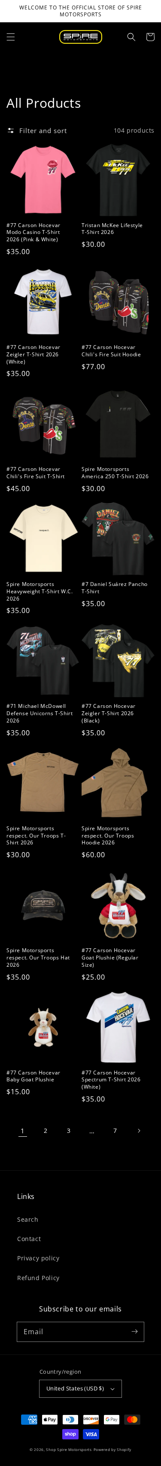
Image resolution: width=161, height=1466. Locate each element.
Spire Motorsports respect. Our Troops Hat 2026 (38, 957)
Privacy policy (38, 1258)
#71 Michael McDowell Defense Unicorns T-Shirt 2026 (39, 713)
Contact (29, 1239)
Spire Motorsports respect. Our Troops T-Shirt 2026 (36, 836)
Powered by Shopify (113, 1449)
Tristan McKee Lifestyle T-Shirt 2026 (112, 229)
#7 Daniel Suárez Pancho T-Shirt (115, 588)
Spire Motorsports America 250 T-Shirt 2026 (115, 473)
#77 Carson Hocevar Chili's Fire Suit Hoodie (111, 351)
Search (28, 1219)
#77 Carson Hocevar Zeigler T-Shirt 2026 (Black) (109, 713)
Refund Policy (38, 1278)
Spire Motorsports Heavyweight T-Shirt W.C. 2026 (39, 591)
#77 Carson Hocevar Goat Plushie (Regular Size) (110, 957)
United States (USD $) (75, 1388)
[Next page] (138, 1130)
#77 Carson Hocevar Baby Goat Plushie (33, 1076)
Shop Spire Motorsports (68, 1449)
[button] (10, 36)
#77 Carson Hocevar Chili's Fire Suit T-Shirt (35, 473)
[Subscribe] (134, 1331)
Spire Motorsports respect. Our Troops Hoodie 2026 (108, 836)
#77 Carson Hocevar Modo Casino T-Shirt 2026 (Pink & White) (33, 232)
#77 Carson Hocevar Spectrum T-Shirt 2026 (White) (111, 1080)
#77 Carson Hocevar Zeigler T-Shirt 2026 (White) (33, 354)
